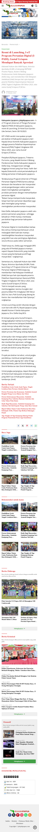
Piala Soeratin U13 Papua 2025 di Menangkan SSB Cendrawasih (18, 602)
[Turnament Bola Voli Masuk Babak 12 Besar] (10, 611)
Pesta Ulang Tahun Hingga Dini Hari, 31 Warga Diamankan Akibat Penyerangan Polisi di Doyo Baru (19, 700)
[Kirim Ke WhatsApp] (35, 425)
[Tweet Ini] (22, 425)
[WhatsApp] (26, 815)
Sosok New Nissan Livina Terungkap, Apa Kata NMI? (25, 753)
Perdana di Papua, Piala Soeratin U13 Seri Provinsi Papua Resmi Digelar (29, 620)
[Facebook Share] (18, 425)
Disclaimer (19, 823)
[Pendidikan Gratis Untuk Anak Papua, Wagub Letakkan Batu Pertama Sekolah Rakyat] (10, 439)
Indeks (8, 821)
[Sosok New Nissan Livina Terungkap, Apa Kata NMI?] (8, 754)
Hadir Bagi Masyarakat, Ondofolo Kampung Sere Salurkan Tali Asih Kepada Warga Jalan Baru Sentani (19, 405)
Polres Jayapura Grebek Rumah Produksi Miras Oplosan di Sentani (17, 708)
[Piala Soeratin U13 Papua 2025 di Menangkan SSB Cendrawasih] (19, 589)
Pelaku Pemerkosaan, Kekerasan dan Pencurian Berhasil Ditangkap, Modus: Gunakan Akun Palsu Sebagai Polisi (18, 669)
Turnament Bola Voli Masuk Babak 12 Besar (9, 618)
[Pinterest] (18, 815)
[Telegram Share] (31, 425)
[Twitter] (13, 815)
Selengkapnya (19, 628)
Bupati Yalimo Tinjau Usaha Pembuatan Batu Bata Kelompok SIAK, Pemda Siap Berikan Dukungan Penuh (18, 410)
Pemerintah (6, 49)
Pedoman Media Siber (26, 821)
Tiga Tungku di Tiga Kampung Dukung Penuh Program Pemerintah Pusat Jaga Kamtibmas (17, 417)
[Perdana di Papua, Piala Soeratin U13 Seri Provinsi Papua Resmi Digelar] (29, 611)
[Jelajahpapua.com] (15, 6)
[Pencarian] (36, 6)
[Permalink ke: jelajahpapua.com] (3, 92)
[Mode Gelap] (32, 6)
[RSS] (30, 815)
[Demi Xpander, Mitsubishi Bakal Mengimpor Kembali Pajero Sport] (8, 744)
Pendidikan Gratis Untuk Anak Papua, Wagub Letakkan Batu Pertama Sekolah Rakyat (17, 388)
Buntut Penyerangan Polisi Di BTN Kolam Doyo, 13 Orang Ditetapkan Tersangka (19, 685)
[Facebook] (9, 815)
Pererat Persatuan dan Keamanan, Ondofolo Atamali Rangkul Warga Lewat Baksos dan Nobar (19, 393)
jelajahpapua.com (11, 91)
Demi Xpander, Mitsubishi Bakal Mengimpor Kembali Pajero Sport (25, 743)
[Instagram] (22, 815)
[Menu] (3, 6)
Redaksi (14, 821)
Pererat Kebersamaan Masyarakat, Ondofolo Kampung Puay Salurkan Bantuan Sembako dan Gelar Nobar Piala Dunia (18, 399)
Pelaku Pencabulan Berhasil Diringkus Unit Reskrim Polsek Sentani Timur (19, 677)
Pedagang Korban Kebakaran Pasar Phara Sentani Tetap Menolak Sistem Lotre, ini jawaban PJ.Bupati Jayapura (25, 733)
